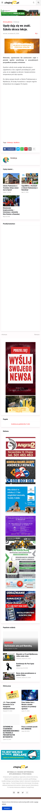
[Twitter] (18, 149)
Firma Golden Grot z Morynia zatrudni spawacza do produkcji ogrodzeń (28, 705)
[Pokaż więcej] (34, 149)
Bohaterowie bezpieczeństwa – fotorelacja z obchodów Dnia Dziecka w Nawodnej (11, 211)
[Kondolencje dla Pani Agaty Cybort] (9, 666)
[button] (2, 2)
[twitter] (22, 792)
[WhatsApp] (22, 149)
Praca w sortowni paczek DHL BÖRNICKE (29, 728)
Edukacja (16, 22)
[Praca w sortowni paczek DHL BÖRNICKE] (29, 719)
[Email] (30, 149)
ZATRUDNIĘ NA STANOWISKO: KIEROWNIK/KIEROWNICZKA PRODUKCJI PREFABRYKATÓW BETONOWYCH (11, 732)
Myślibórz (17, 142)
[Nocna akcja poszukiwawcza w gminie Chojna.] (9, 676)
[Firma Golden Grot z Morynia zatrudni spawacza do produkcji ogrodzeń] (29, 695)
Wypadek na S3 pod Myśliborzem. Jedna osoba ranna (27, 655)
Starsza (36, 334)
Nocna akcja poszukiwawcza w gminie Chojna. (26, 674)
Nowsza (4, 334)
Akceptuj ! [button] (7, 808)
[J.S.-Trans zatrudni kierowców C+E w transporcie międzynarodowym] (11, 695)
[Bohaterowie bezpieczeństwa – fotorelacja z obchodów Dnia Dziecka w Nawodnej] (11, 200)
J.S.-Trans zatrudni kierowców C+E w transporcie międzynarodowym (9, 705)
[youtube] (18, 792)
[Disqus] (20, 252)
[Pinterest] (26, 149)
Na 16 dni (27, 424)
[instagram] (27, 792)
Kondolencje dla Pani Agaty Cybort (25, 665)
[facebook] (14, 792)
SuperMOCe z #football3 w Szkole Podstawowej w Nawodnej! (29, 188)
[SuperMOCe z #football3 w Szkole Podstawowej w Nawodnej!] (29, 178)
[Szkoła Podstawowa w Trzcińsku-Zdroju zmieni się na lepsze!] (11, 178)
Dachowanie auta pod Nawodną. (18, 646)
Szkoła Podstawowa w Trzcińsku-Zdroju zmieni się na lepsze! (11, 188)
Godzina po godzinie (17, 424)
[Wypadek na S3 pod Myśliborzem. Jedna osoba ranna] (9, 657)
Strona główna (7, 22)
